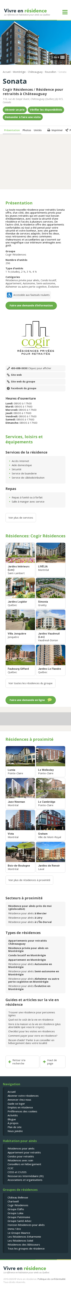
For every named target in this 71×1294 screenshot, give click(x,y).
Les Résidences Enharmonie (24, 1236)
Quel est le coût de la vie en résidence (31, 1019)
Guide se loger (16, 1103)
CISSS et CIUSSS (17, 1172)
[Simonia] (50, 593)
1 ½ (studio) (13, 271)
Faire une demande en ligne (27, 700)
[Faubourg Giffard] (20, 660)
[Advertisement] (35, 161)
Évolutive (53, 286)
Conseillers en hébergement (24, 1164)
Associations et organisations (25, 1180)
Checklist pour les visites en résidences (31, 1031)
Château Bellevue (18, 1197)
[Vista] (20, 825)
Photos (27, 130)
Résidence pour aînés (27, 913)
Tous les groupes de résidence (26, 1248)
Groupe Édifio (16, 1209)
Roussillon (50, 71)
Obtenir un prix (15, 109)
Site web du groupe (23, 381)
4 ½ (34, 271)
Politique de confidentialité (51, 1279)
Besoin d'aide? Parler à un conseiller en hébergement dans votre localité (31, 1041)
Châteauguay (35, 71)
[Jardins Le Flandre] (50, 660)
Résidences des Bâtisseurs (24, 1244)
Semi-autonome (45, 283)
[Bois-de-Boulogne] (20, 857)
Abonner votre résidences (23, 1095)
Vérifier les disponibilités (46, 109)
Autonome (29, 283)
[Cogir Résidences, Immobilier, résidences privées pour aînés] (35, 338)
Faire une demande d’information (31, 305)
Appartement (13, 283)
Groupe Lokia (15, 1213)
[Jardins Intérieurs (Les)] (20, 560)
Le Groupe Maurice (19, 1232)
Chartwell (13, 1201)
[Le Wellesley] (50, 761)
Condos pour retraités (21, 1156)
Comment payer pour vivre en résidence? (32, 1035)
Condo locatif (48, 280)
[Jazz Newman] (20, 793)
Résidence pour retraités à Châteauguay (33, 91)
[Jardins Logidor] (20, 593)
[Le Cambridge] (50, 793)
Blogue (12, 1119)
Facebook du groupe (23, 388)
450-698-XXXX (31, 368)
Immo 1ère (14, 1229)
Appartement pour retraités (24, 1152)
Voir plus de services (20, 517)
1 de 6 (55, 57)
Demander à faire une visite (23, 117)
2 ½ (23, 271)
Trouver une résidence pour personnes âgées (31, 1014)
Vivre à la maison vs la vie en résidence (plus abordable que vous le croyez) (34, 1025)
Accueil (7, 71)
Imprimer (57, 130)
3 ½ (29, 271)
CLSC (10, 1168)
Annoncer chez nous (19, 1099)
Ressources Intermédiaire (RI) (26, 1176)
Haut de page (52, 1062)
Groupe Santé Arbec (20, 1221)
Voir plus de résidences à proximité (29, 880)
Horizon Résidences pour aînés (26, 1225)
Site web (16, 374)
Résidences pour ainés (21, 1148)
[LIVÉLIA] (50, 560)
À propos (13, 1123)
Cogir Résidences (18, 89)
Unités (38, 130)
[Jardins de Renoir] (50, 857)
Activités (13, 1115)
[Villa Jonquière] (20, 627)
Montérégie (19, 71)
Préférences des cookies (22, 1111)
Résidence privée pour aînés (22, 280)
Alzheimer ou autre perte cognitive (26, 286)
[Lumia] (20, 761)
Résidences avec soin (20, 1160)
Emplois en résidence (20, 1107)
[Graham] (50, 825)
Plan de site (15, 1127)
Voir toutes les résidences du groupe (30, 683)
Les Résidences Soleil (20, 1240)
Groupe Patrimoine (19, 1217)
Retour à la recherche (18, 1062)
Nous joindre (15, 1131)
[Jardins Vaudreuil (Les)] (50, 627)
